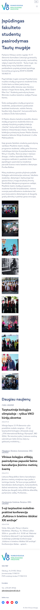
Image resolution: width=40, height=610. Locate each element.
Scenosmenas (23, 451)
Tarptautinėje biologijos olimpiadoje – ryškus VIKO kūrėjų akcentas (18, 413)
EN (36, 2)
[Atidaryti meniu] (37, 6)
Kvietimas (15, 502)
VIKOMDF (10, 405)
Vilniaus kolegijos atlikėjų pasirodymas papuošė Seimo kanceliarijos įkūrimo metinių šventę (19, 463)
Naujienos (6, 451)
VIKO (4, 405)
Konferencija (7, 502)
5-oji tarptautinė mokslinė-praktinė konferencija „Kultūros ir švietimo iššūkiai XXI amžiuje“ (19, 514)
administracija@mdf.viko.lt (11, 591)
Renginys (14, 451)
